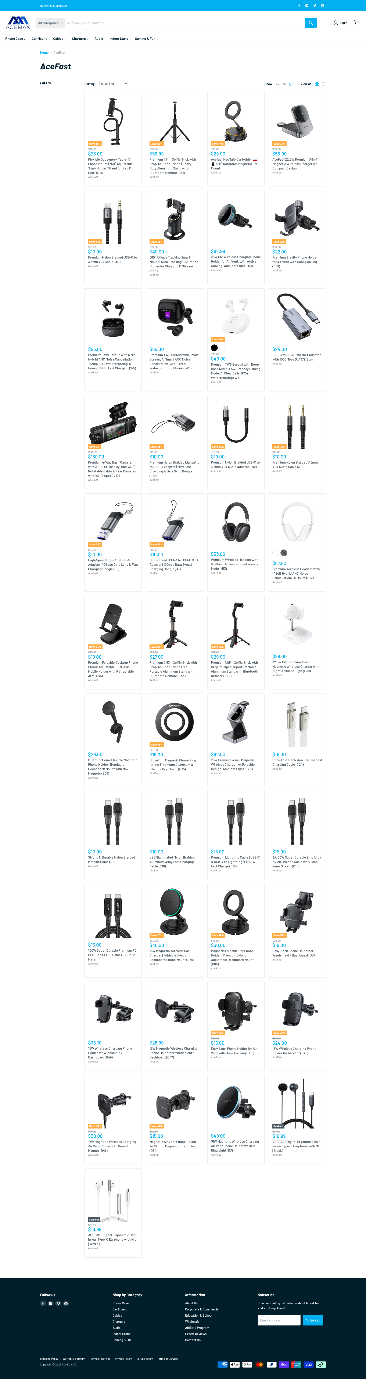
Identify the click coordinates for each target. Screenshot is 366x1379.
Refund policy (144, 1358)
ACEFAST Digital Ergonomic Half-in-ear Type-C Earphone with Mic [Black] (296, 1146)
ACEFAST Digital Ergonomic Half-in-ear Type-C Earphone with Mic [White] (112, 1239)
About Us (191, 1303)
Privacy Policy (123, 1358)
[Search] (311, 23)
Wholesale (192, 1321)
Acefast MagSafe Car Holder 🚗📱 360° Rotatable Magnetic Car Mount (234, 163)
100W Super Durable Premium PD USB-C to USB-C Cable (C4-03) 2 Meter (112, 954)
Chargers (79, 38)
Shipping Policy (49, 1358)
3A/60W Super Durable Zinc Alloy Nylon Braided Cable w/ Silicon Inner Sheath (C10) (296, 861)
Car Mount (39, 38)
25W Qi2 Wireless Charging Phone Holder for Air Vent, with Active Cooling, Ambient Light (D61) (236, 261)
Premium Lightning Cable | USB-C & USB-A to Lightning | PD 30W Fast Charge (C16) (235, 861)
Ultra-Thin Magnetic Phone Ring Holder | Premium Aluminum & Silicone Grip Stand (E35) (173, 764)
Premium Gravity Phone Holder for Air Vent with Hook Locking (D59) (295, 261)
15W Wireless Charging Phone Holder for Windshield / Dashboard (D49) (110, 1052)
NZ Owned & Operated (53, 5)
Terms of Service (100, 1358)
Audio (98, 38)
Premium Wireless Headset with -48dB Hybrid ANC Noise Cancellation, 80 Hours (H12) (296, 573)
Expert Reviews (196, 1334)
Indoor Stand (119, 38)
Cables (58, 38)
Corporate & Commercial (202, 1309)
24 (277, 84)
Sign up (313, 1320)
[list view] (323, 84)
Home (44, 52)
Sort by (90, 84)
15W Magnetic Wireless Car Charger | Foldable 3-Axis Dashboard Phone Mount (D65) (172, 955)
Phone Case (14, 38)
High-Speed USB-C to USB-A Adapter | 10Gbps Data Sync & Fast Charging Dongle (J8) (113, 564)
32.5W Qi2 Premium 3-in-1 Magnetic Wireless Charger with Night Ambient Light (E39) (296, 666)
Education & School (198, 1315)
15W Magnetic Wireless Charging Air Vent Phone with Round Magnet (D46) (112, 1146)
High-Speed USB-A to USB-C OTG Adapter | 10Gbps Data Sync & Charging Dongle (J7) (174, 564)
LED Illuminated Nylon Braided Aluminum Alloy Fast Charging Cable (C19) (172, 861)
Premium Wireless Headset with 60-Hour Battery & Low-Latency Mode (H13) (234, 563)
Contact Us (193, 1340)
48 (290, 84)
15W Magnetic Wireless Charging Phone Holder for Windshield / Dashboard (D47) (174, 1052)
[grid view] (317, 84)
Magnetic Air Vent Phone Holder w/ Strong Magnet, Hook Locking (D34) (174, 1146)
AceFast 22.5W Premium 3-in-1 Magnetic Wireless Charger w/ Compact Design (294, 163)
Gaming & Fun (145, 38)
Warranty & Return (74, 1358)
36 (284, 84)
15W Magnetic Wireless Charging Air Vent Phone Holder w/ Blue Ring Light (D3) (235, 1145)
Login (343, 23)
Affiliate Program (197, 1327)
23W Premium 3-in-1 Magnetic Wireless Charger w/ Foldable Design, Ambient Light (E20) (233, 764)
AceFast (93, 177)
